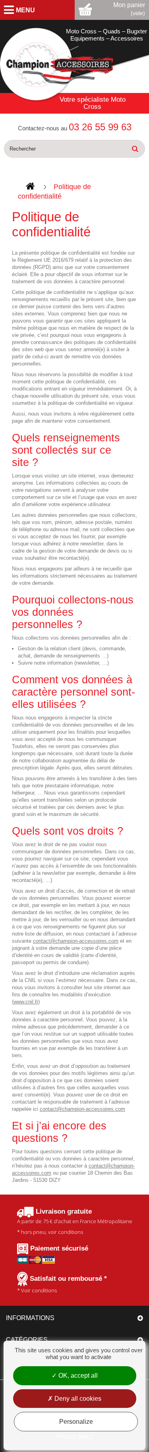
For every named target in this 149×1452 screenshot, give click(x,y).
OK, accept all (77, 1375)
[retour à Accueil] (30, 186)
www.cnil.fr (26, 1002)
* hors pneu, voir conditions (74, 1221)
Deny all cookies (77, 1398)
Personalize (76, 1421)
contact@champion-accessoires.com (75, 941)
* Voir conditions (62, 1284)
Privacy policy (74, 1436)
